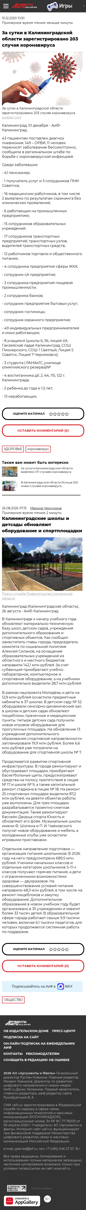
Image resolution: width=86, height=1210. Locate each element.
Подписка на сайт (21, 1037)
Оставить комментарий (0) (43, 431)
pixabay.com (11, 117)
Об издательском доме (26, 1031)
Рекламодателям (42, 1054)
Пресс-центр (63, 1031)
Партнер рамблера (41, 1188)
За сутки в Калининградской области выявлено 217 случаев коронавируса (47, 470)
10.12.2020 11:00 (13, 18)
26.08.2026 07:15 (14, 508)
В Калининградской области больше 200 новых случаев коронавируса (49, 484)
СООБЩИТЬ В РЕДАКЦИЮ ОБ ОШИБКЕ (36, 1060)
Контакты (13, 1054)
